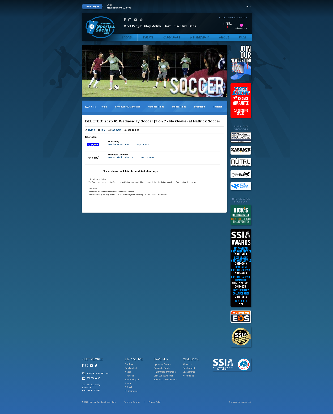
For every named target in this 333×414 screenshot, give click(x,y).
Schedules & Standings (127, 106)
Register (217, 106)
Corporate (171, 37)
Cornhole (129, 364)
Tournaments (131, 391)
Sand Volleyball (132, 379)
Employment (189, 368)
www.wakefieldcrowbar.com (121, 157)
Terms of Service (132, 402)
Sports (127, 37)
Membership (199, 37)
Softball (128, 387)
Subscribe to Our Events (165, 379)
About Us (187, 364)
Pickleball (129, 376)
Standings (133, 129)
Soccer (128, 383)
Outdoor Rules (156, 106)
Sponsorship (189, 372)
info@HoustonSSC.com (118, 8)
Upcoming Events (162, 364)
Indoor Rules (179, 106)
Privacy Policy (154, 402)
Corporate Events (162, 368)
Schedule (116, 129)
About (224, 37)
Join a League (92, 6)
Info (103, 129)
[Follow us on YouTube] (135, 20)
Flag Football (131, 368)
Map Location (142, 144)
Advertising (188, 376)
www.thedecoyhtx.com (119, 144)
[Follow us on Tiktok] (141, 20)
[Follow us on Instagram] (129, 20)
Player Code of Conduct (165, 372)
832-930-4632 (93, 378)
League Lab (246, 402)
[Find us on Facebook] (125, 20)
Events (148, 37)
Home (103, 106)
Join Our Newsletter (163, 376)
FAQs (242, 37)
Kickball (128, 372)
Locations (199, 106)
